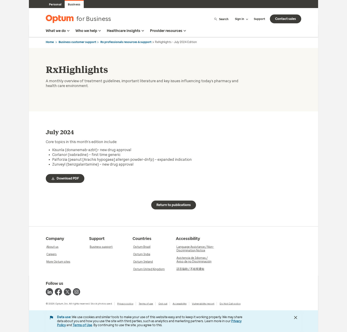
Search (224, 19)
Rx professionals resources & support (125, 42)
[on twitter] (67, 291)
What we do (56, 31)
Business (74, 4)
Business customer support (77, 42)
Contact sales (285, 19)
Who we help (86, 31)
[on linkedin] (49, 291)
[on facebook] (58, 291)
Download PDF (68, 178)
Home (50, 42)
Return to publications (173, 205)
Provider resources (166, 31)
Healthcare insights (123, 31)
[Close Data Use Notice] (295, 317)
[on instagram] (76, 291)
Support (259, 19)
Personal (55, 4)
